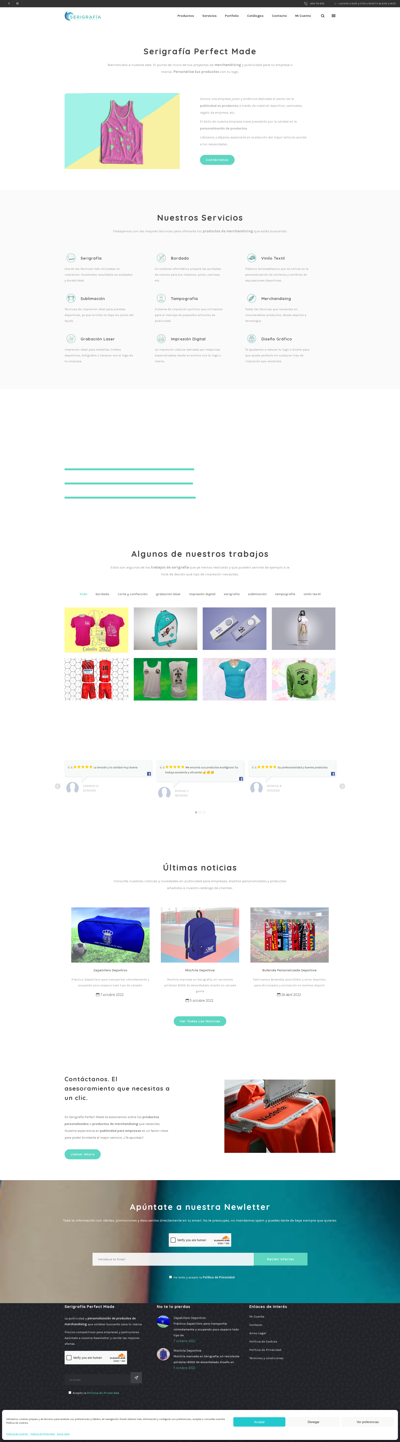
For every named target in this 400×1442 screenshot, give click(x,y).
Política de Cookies (17, 1433)
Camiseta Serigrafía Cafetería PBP (233, 677)
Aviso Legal (63, 1433)
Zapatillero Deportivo (110, 970)
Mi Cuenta (256, 1316)
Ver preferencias (368, 1422)
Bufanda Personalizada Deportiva (289, 970)
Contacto (255, 1325)
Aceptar (259, 1422)
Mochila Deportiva (200, 970)
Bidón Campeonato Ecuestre (301, 626)
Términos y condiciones (266, 1358)
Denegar (313, 1422)
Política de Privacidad (42, 1433)
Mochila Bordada (168, 620)
